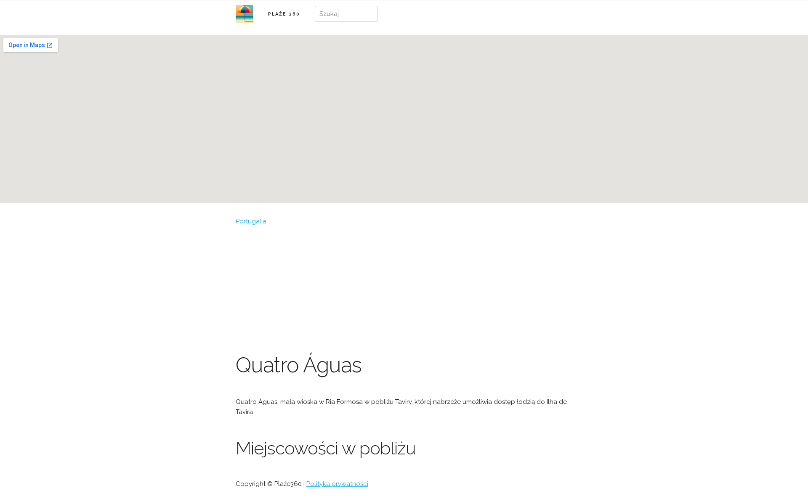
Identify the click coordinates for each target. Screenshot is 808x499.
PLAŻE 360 (284, 14)
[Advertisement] (404, 289)
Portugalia (251, 221)
